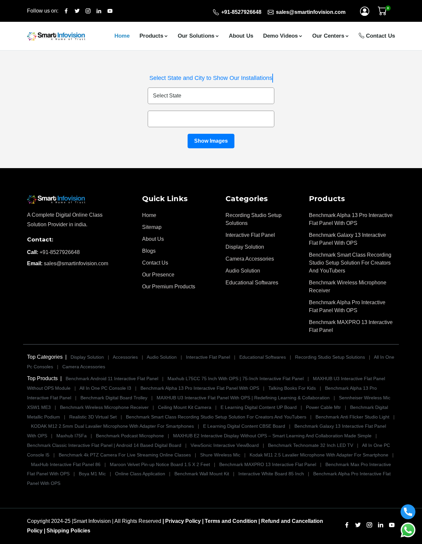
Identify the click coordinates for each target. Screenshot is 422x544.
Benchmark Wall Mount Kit (201, 473)
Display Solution (245, 247)
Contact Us (379, 36)
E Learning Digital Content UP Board (259, 407)
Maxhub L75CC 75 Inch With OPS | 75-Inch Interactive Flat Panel (235, 378)
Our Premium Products (168, 286)
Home (122, 36)
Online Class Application (140, 473)
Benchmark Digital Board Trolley (113, 397)
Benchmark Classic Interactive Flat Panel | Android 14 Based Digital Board (104, 445)
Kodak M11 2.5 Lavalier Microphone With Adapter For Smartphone (319, 454)
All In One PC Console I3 (105, 388)
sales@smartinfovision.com (76, 263)
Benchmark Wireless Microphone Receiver (347, 286)
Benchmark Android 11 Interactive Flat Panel (112, 378)
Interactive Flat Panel (250, 235)
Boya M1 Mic (92, 473)
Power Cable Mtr (323, 407)
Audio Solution (243, 270)
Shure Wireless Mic (220, 454)
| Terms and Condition (229, 521)
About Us (241, 36)
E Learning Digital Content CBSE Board (244, 426)
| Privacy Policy (182, 521)
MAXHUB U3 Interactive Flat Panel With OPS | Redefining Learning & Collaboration (243, 397)
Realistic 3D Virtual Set (93, 416)
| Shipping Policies (67, 530)
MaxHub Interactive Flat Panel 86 (66, 464)
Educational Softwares (252, 282)
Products (151, 36)
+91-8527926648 (60, 252)
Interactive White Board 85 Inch (271, 473)
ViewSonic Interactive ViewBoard (225, 445)
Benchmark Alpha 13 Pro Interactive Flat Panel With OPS (351, 219)
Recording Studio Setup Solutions (254, 219)
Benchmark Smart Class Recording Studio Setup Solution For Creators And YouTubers (350, 262)
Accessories (126, 357)
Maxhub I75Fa (71, 435)
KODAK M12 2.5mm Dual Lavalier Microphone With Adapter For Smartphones (112, 426)
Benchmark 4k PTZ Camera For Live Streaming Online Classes (125, 454)
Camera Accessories (250, 259)
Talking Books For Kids (292, 388)
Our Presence (158, 274)
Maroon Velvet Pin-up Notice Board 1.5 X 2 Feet (160, 464)
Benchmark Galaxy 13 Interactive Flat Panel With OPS (347, 239)
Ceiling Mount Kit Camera (184, 407)
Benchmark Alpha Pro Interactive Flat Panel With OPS (347, 306)
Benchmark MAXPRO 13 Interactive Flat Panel (351, 326)
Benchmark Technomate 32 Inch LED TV (310, 445)
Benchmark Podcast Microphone (130, 435)
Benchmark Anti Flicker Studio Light (353, 416)
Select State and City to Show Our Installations (210, 78)
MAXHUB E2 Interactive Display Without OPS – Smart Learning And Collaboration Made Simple (272, 435)
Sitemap (152, 227)
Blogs (149, 251)
